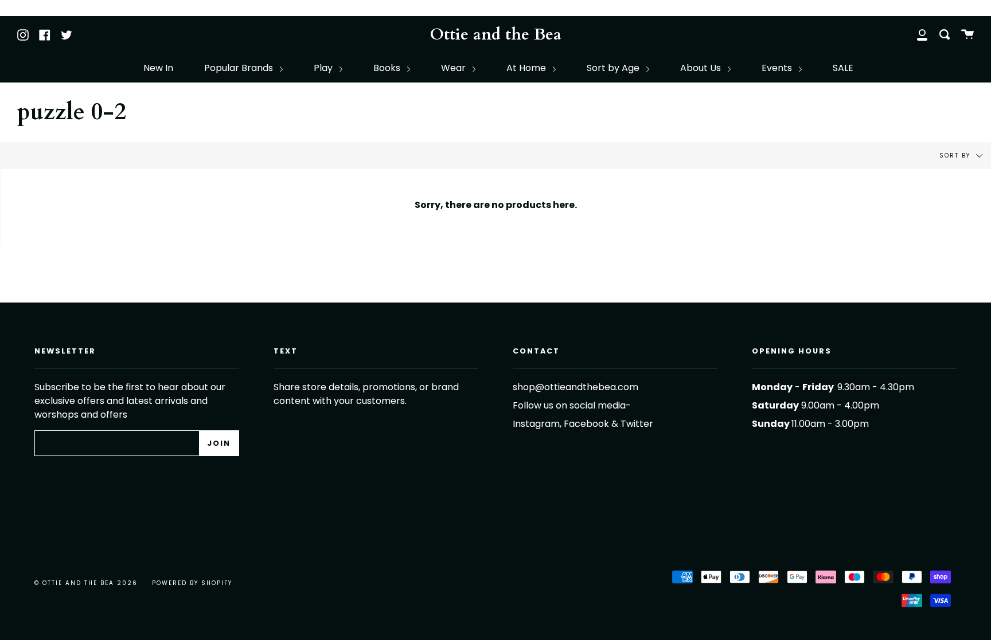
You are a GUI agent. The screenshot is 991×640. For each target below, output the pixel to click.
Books (388, 67)
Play (324, 67)
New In (158, 67)
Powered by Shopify (192, 583)
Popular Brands (239, 67)
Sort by (956, 155)
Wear (454, 67)
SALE (843, 67)
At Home (527, 67)
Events (778, 67)
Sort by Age (614, 67)
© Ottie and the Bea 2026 (86, 583)
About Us (701, 67)
